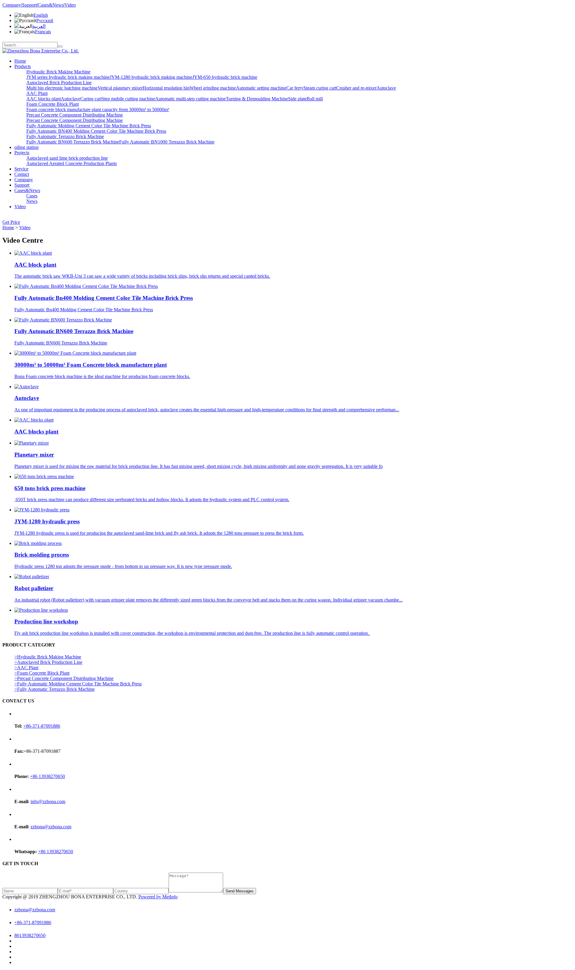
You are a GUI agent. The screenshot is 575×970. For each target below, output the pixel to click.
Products (22, 66)
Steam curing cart (319, 87)
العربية (39, 26)
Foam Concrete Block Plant (52, 104)
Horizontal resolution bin (166, 87)
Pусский (44, 20)
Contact (21, 174)
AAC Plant (37, 93)
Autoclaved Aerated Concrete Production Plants (71, 163)
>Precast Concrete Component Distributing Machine (64, 678)
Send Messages (240, 891)
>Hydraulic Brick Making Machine (47, 656)
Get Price (11, 222)
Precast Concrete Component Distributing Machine (74, 114)
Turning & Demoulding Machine (257, 98)
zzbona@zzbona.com (51, 826)
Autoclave (386, 87)
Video (70, 4)
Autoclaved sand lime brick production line (67, 158)
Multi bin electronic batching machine (62, 87)
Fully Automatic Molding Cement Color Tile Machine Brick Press (88, 125)
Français (43, 31)
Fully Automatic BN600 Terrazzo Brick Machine (72, 141)
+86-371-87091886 (41, 726)
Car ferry (294, 87)
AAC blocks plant (43, 98)
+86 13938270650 (47, 776)
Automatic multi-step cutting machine (190, 98)
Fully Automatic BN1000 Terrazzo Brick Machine (166, 141)
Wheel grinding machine (213, 87)
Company (11, 4)
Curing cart (91, 98)
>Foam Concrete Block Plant (41, 673)
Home (20, 61)
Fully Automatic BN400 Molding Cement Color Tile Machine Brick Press (96, 131)
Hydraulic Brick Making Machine (58, 71)
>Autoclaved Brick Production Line (48, 662)
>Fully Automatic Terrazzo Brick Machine (54, 689)
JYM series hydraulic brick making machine (68, 77)
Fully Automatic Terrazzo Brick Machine (65, 136)
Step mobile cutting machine (128, 98)
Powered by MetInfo (158, 896)
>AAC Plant (26, 667)
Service (21, 168)
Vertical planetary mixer (120, 87)
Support (29, 4)
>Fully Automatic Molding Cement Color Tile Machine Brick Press (78, 683)
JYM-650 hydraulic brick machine (224, 77)
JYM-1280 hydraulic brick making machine (151, 77)
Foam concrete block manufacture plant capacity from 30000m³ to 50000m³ (97, 109)
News (31, 201)
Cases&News (50, 4)
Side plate (297, 98)
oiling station (26, 147)
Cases (31, 195)
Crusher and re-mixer (356, 87)
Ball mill (315, 98)
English (41, 15)
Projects (21, 152)
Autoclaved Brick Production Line (59, 82)
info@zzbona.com (48, 801)
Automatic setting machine (261, 87)
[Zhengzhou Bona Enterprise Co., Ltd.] (40, 50)
